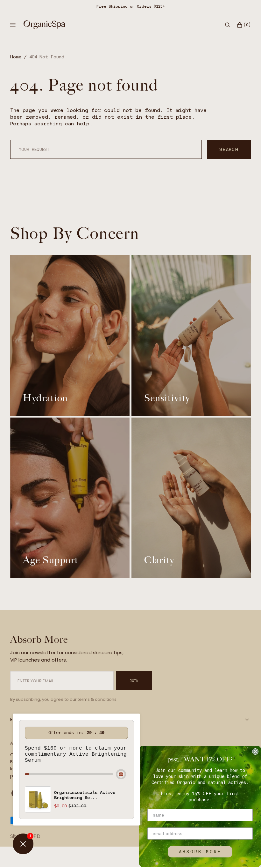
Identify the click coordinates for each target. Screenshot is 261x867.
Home (15, 56)
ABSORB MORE (200, 851)
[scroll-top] (246, 852)
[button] (227, 25)
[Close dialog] (255, 751)
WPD (34, 836)
